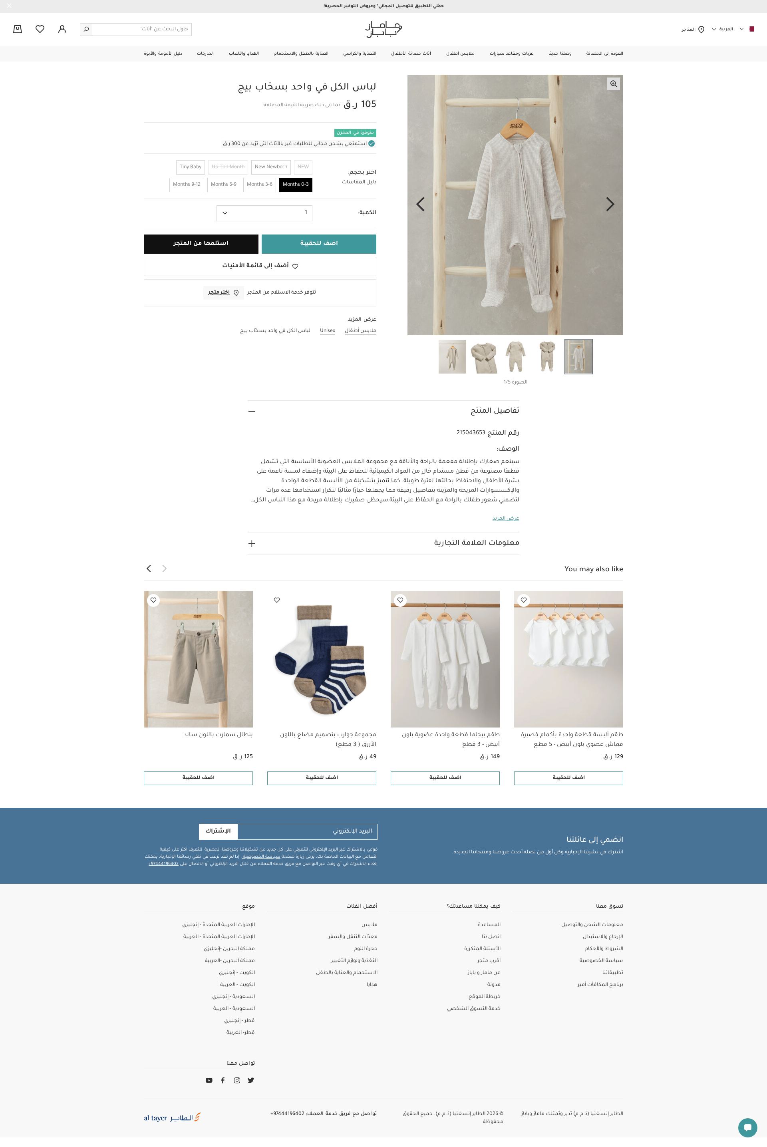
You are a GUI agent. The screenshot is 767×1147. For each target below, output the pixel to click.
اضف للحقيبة (569, 778)
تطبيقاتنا (612, 973)
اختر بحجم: (362, 173)
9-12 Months (187, 185)
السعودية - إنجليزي (233, 997)
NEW (303, 167)
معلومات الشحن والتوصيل (592, 925)
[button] (604, 54)
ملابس (370, 925)
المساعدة (489, 925)
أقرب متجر (489, 961)
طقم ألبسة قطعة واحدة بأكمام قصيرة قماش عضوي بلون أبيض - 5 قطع (572, 740)
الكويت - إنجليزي (237, 973)
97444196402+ (164, 864)
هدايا (372, 985)
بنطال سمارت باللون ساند (218, 735)
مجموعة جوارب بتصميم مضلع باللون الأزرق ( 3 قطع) (328, 740)
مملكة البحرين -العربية (230, 961)
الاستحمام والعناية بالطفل (347, 973)
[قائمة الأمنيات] (523, 600)
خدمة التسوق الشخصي (474, 1009)
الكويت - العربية (237, 985)
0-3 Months (296, 185)
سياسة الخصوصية (261, 857)
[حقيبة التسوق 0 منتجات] (17, 30)
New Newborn (271, 167)
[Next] (420, 205)
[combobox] (264, 213)
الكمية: (367, 213)
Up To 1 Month (228, 167)
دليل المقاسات (359, 182)
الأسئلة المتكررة (482, 949)
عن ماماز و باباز (484, 973)
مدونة (494, 985)
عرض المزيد (506, 519)
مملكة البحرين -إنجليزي (229, 949)
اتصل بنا (491, 937)
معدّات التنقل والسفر (353, 937)
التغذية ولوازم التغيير (354, 961)
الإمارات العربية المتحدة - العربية (219, 937)
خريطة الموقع (485, 997)
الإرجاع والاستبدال (603, 937)
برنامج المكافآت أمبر (600, 985)
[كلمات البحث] (86, 30)
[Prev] (610, 205)
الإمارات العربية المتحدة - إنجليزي (218, 925)
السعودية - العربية (234, 1009)
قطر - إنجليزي (239, 1021)
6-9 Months (223, 185)
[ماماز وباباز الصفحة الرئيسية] (383, 29)
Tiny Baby (190, 167)
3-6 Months (259, 185)
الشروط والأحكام (604, 949)
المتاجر (689, 30)
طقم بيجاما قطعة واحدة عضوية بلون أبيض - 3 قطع (451, 740)
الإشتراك (218, 832)
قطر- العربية (241, 1033)
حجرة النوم (366, 949)
